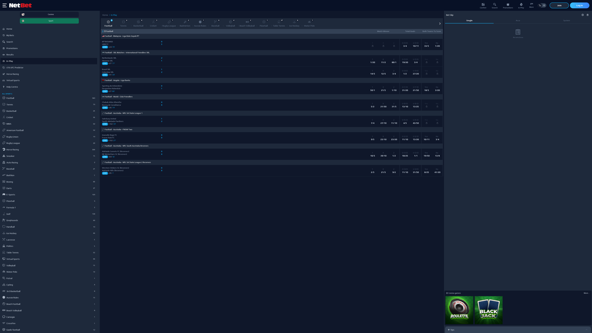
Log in (579, 5)
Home (105, 15)
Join (559, 5)
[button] (440, 23)
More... (587, 293)
